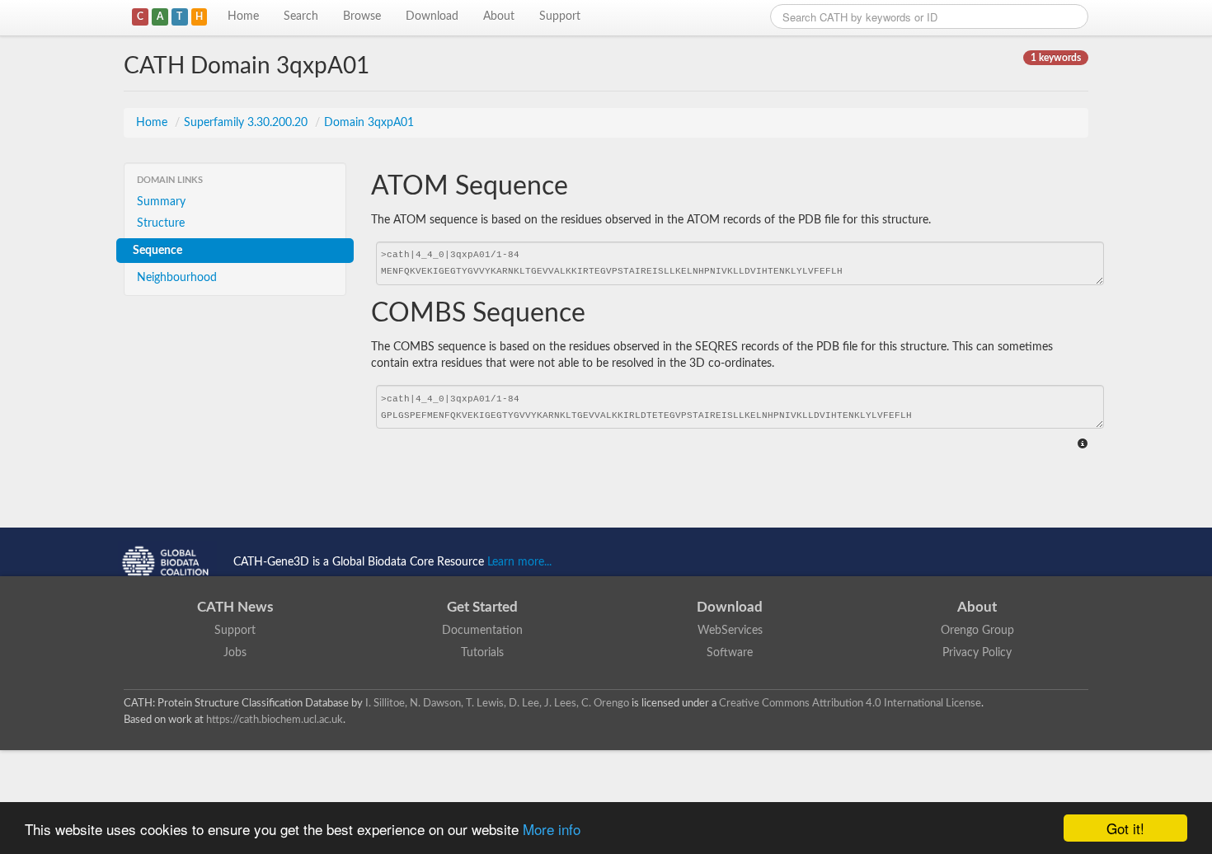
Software (730, 653)
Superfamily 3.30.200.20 (247, 123)
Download (432, 16)
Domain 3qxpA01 (369, 123)
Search (301, 16)
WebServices (730, 630)
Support (559, 16)
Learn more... (519, 562)
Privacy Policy (977, 653)
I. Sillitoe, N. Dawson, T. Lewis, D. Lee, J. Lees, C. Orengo (497, 703)
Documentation (482, 630)
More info (551, 829)
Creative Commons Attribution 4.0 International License (850, 703)
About (498, 16)
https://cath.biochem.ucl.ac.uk (274, 720)
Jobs (235, 653)
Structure (161, 223)
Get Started (482, 607)
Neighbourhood (177, 278)
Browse (362, 16)
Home (243, 16)
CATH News (235, 607)
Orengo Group (977, 630)
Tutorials (482, 653)
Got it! (1125, 828)
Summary (161, 202)
